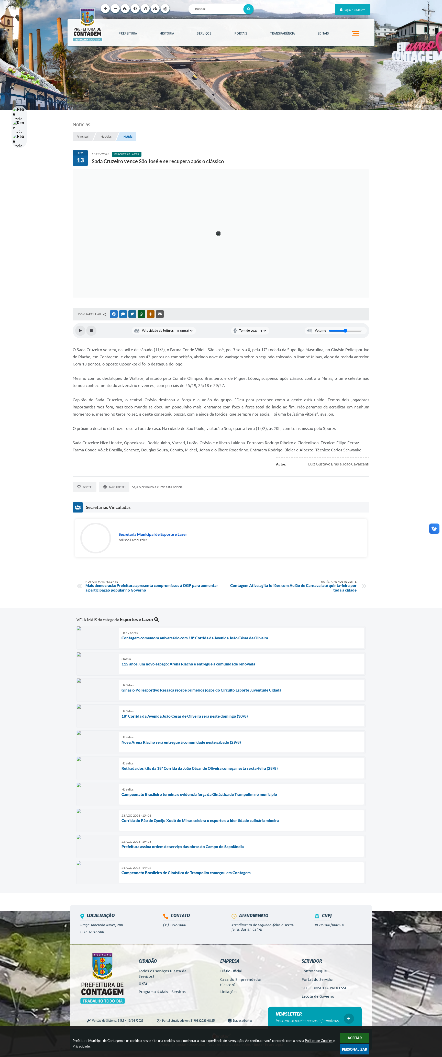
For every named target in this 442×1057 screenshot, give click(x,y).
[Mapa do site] (155, 8)
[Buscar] (249, 9)
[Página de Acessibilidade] (165, 8)
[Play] (80, 331)
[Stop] (91, 331)
